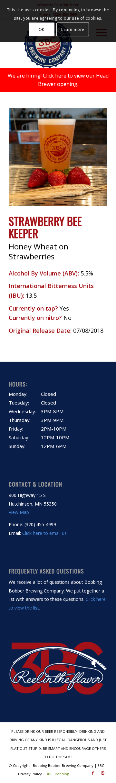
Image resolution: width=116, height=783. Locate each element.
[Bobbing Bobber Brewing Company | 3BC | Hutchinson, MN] (48, 44)
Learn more (72, 29)
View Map (19, 512)
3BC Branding (57, 773)
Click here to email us (44, 533)
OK (41, 29)
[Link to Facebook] (93, 773)
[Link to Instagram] (102, 773)
